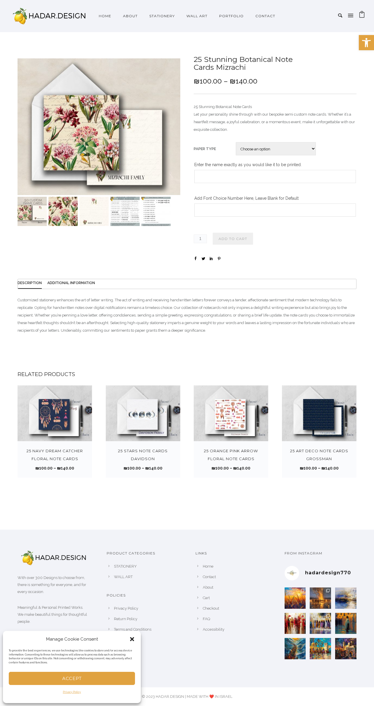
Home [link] (105, 16)
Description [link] (30, 283)
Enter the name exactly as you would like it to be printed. (248, 164)
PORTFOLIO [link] (231, 16)
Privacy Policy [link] (72, 692)
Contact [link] (265, 16)
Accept (72, 678)
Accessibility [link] (213, 629)
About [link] (208, 587)
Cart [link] (206, 598)
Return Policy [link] (125, 619)
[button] (132, 639)
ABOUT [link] (130, 16)
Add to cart (233, 239)
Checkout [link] (211, 608)
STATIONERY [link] (162, 16)
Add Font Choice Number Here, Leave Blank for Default (246, 198)
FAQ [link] (206, 619)
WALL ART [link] (196, 16)
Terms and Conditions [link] (132, 629)
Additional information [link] (71, 283)
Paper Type (205, 149)
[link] (366, 42)
